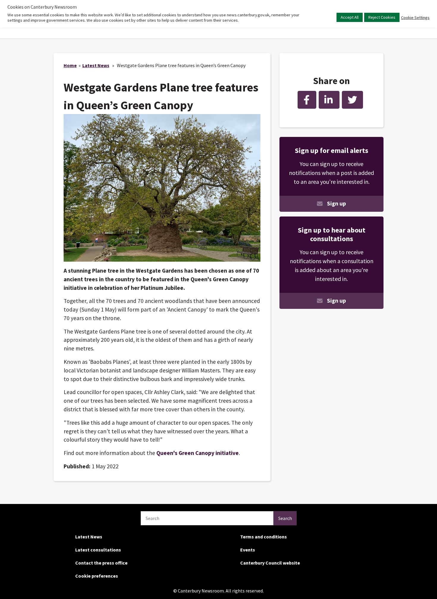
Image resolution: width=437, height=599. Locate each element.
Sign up (336, 203)
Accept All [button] (350, 17)
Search (285, 518)
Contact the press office (101, 563)
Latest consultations (98, 550)
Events (247, 550)
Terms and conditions (263, 537)
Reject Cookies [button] (381, 17)
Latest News (95, 65)
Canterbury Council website (270, 563)
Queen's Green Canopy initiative (197, 452)
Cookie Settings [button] (415, 17)
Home (70, 65)
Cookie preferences (96, 576)
